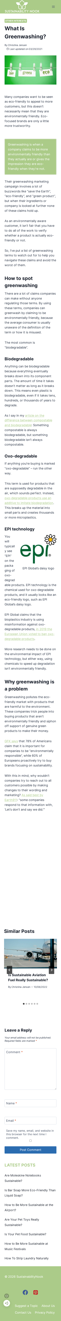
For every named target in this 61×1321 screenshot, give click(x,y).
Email (11, 1120)
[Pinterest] (35, 1292)
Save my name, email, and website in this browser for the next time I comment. (30, 1134)
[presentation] (30, 953)
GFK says (11, 741)
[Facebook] (25, 1292)
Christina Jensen (17, 45)
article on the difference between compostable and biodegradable (28, 420)
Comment (14, 1052)
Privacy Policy (45, 1312)
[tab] (24, 1004)
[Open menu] (53, 6)
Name (11, 1103)
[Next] (51, 970)
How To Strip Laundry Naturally (27, 1258)
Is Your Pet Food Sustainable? (25, 1234)
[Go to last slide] (9, 970)
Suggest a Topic (26, 1306)
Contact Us (23, 1312)
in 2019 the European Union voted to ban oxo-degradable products (30, 634)
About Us (48, 1306)
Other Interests (15, 21)
